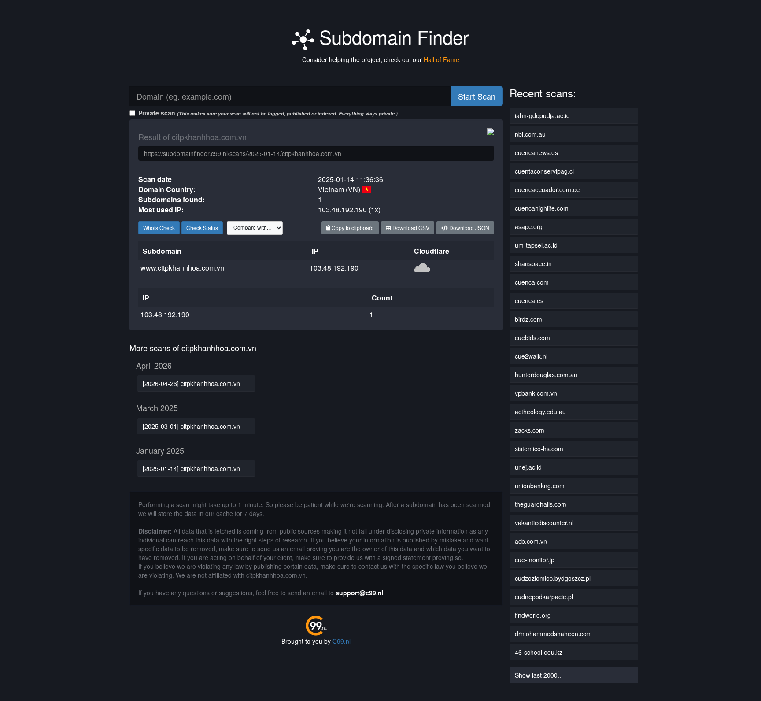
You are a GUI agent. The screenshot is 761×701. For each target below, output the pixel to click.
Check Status (202, 227)
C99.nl (341, 641)
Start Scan (476, 96)
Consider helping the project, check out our (380, 59)
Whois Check (159, 227)
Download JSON (468, 227)
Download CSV (410, 227)
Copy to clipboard (352, 227)
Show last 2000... (539, 675)
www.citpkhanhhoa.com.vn (182, 268)
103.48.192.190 (334, 268)
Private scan (268, 112)
